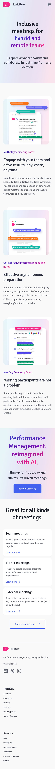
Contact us (7, 698)
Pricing (6, 703)
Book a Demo (25, 488)
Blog (5, 738)
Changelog (7, 743)
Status (6, 761)
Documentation (9, 747)
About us (7, 694)
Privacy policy (9, 712)
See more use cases (25, 624)
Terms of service (10, 716)
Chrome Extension (11, 756)
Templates (7, 752)
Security (7, 707)
